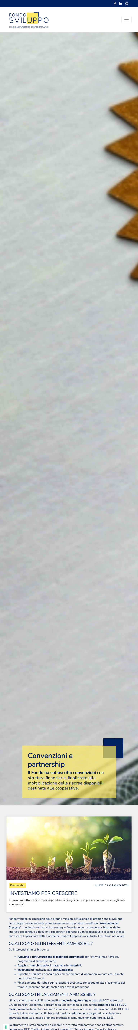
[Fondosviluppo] (28, 19)
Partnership (17, 885)
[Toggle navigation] (126, 19)
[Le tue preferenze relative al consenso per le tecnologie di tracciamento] (6, 1027)
